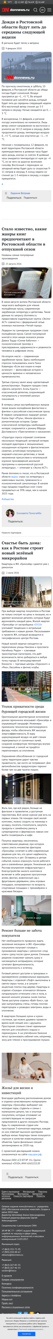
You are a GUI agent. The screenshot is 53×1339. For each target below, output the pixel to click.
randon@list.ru (9, 1270)
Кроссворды (8, 1193)
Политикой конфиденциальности (31, 1329)
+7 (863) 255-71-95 (11, 1249)
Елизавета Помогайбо (29, 513)
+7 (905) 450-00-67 (11, 1252)
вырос (14, 476)
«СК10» (38, 624)
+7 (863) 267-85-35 (11, 1264)
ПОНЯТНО (26, 1334)
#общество (8, 499)
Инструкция (29, 1191)
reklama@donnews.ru (12, 1254)
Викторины (23, 1193)
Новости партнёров (23, 1196)
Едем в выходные (10, 1191)
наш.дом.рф (34, 1154)
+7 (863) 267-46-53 (11, 1267)
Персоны (42, 1191)
